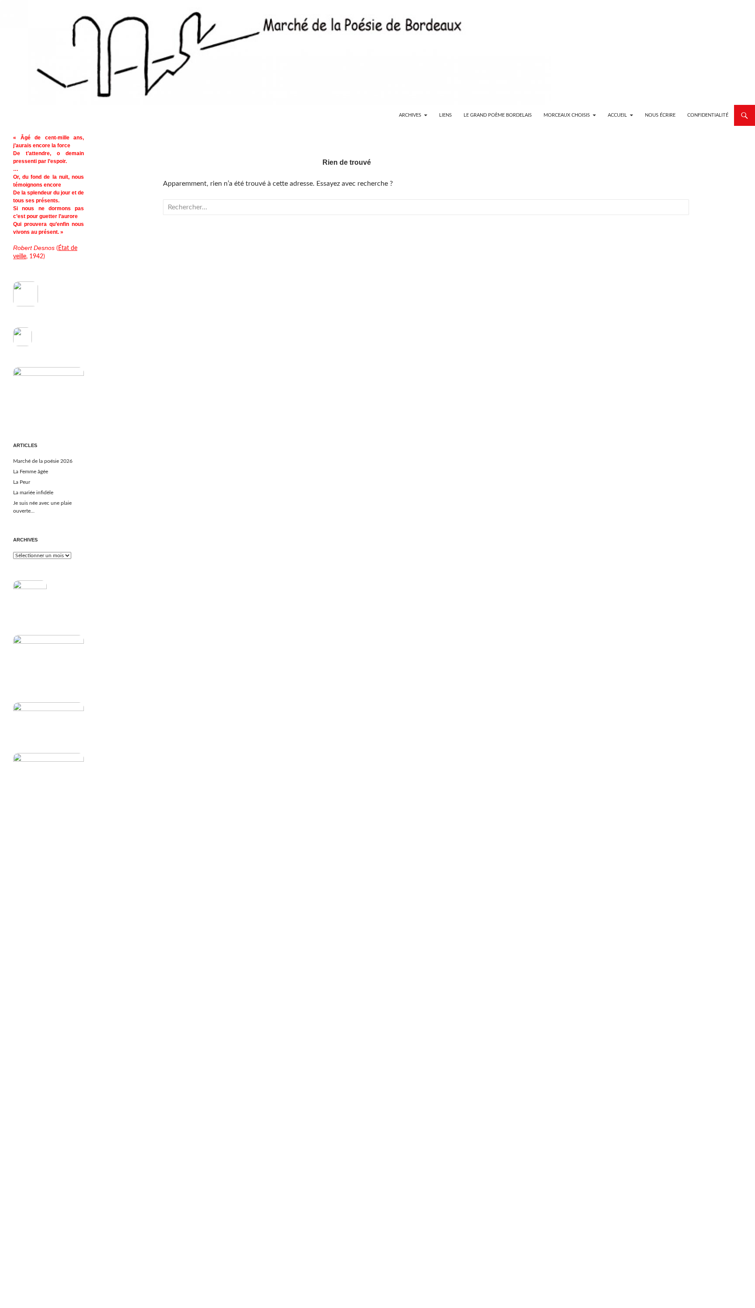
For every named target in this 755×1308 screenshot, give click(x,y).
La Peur (21, 482)
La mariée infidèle (33, 492)
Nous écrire (660, 115)
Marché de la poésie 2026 (43, 461)
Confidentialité (707, 115)
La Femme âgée (30, 471)
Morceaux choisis (567, 115)
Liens (445, 115)
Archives (410, 115)
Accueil (617, 115)
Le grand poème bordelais (498, 115)
